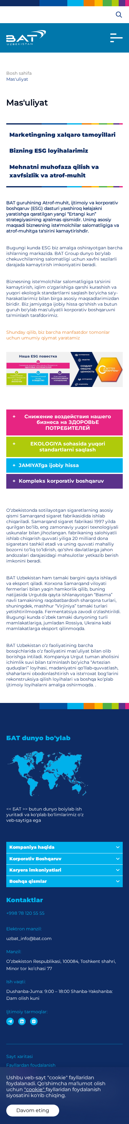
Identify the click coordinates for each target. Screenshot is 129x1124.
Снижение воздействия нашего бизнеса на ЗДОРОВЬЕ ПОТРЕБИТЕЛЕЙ (67, 422)
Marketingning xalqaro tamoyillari (62, 134)
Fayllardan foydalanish (30, 1065)
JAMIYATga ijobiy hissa (49, 465)
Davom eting (32, 1110)
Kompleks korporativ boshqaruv (61, 481)
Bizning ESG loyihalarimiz (48, 150)
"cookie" (35, 1089)
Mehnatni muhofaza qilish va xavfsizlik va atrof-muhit (54, 171)
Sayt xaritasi (19, 1056)
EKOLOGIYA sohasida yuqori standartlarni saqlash (67, 446)
